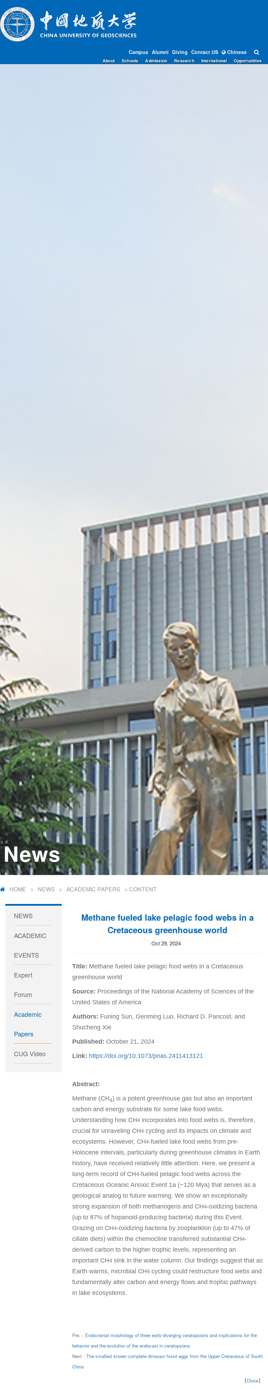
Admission (156, 60)
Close (252, 1380)
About (109, 60)
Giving (180, 51)
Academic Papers (93, 889)
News (46, 889)
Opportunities (248, 60)
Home (17, 889)
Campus (138, 51)
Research (184, 60)
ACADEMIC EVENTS (30, 945)
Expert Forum (23, 984)
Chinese (236, 51)
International (214, 60)
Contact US (204, 51)
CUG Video (30, 1053)
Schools (130, 60)
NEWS (23, 915)
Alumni (160, 51)
